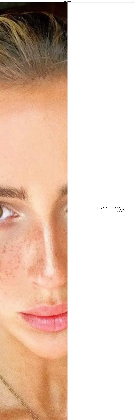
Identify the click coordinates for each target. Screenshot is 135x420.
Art (76, 1)
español (82, 1)
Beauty (119, 211)
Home (117, 211)
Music (55, 1)
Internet (74, 1)
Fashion (58, 1)
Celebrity (61, 1)
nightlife (79, 1)
